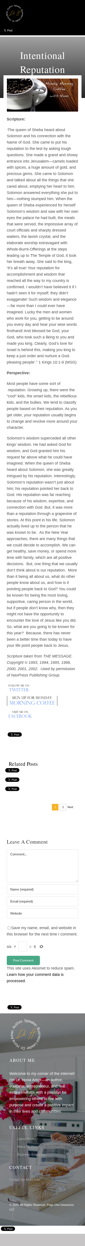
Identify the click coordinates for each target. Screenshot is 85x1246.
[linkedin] (24, 1191)
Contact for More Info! (24, 1179)
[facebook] (10, 1191)
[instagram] (17, 1191)
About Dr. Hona (28, 1146)
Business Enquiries (31, 1154)
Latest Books (26, 1139)
